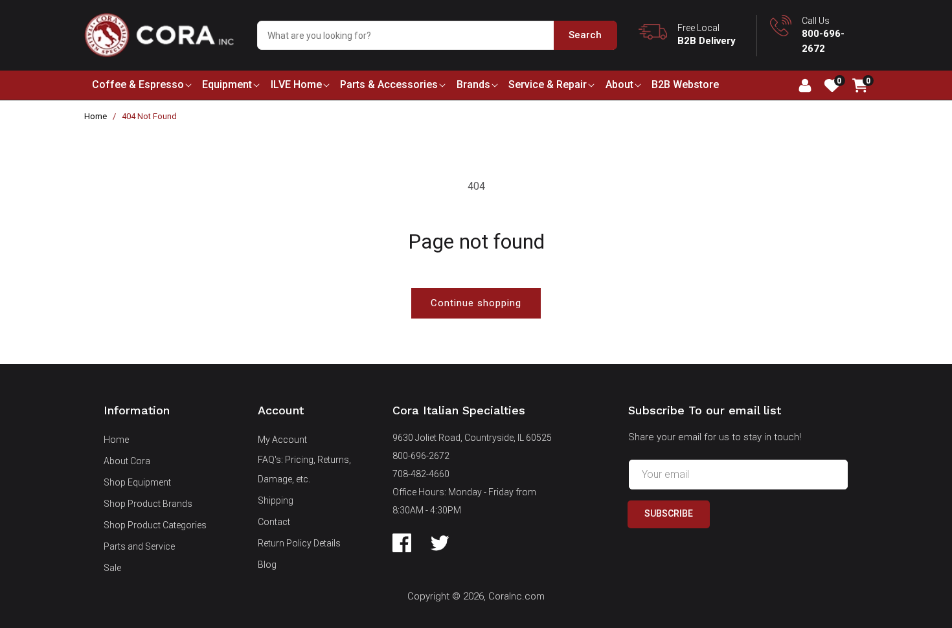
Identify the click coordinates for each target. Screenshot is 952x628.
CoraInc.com (516, 596)
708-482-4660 (420, 474)
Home (95, 116)
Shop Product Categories (155, 525)
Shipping (275, 500)
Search (585, 35)
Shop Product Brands (148, 504)
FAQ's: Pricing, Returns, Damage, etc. (304, 469)
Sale (112, 568)
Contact (274, 522)
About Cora (127, 461)
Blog (267, 564)
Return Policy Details (299, 543)
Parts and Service (139, 546)
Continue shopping (476, 303)
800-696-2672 (420, 456)
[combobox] (437, 35)
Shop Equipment (137, 482)
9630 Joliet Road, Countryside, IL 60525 (472, 437)
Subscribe (668, 513)
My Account (282, 439)
